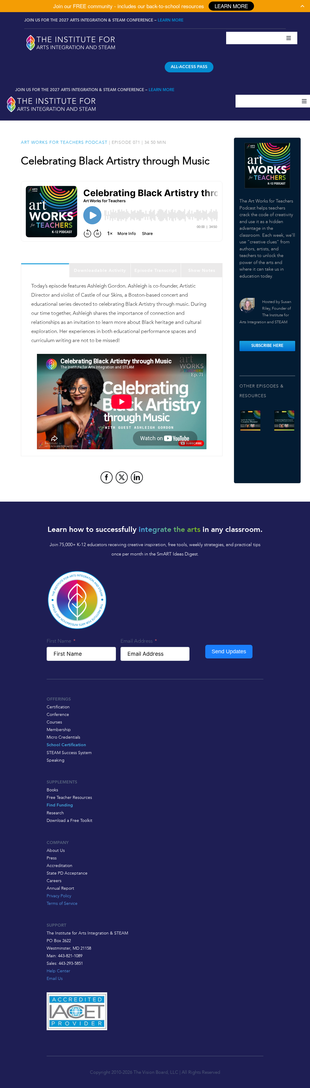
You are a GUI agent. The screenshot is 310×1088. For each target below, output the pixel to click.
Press (52, 858)
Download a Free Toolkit (69, 820)
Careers (54, 880)
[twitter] (122, 477)
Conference (58, 714)
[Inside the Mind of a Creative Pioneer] (250, 420)
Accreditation (59, 865)
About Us (56, 850)
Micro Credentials (63, 737)
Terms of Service (62, 903)
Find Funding (60, 805)
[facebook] (107, 477)
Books (52, 789)
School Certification (66, 745)
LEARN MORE (170, 20)
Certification (58, 706)
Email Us (55, 978)
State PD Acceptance (67, 873)
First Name (59, 641)
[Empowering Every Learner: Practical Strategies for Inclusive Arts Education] (284, 420)
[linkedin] (137, 477)
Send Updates (229, 651)
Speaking (55, 760)
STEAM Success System (69, 752)
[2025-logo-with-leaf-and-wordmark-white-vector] (70, 36)
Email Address (136, 641)
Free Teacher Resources (69, 797)
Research (55, 812)
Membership (59, 729)
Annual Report (60, 888)
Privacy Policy (59, 895)
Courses (54, 722)
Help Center (58, 970)
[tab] (45, 270)
